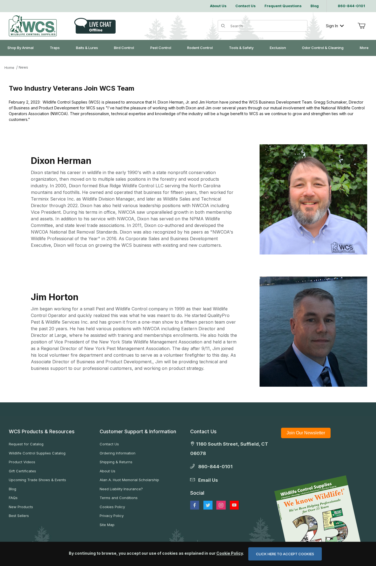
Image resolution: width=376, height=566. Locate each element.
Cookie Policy (229, 553)
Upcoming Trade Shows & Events (37, 480)
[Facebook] (194, 505)
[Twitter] (207, 505)
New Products (21, 507)
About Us (107, 471)
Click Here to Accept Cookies (285, 554)
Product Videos (22, 462)
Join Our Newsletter (306, 432)
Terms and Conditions (119, 497)
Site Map (107, 524)
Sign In (332, 25)
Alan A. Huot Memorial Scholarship (129, 480)
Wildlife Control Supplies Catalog (37, 453)
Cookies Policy (112, 507)
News (23, 67)
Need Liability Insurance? (121, 489)
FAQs (13, 497)
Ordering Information (117, 453)
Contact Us (109, 444)
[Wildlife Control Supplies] (33, 25)
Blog (12, 489)
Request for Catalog (26, 444)
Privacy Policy (112, 515)
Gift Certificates (22, 471)
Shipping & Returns (116, 462)
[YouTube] (234, 505)
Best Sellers (19, 515)
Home (9, 68)
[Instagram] (221, 505)
